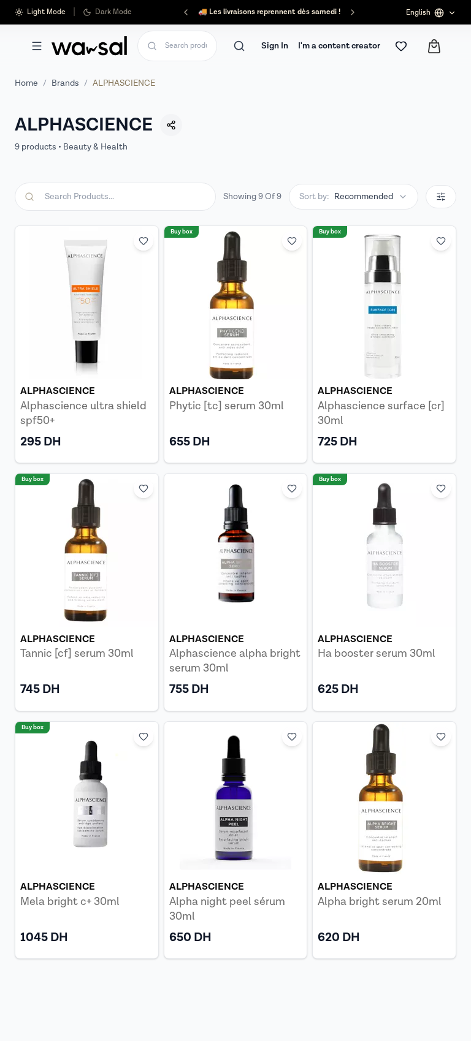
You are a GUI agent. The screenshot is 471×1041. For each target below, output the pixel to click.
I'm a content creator (339, 45)
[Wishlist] (401, 46)
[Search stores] (239, 46)
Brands (65, 83)
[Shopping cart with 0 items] (434, 46)
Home (26, 83)
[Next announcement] (352, 12)
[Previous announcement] (185, 12)
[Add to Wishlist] (143, 241)
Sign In (274, 45)
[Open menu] (37, 46)
